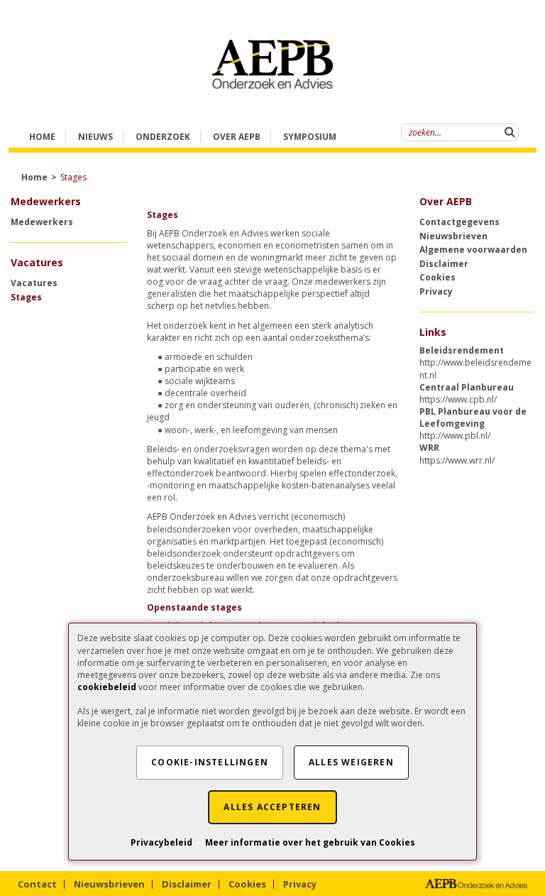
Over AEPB (445, 201)
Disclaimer (443, 264)
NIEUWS (95, 137)
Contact (37, 884)
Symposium (309, 137)
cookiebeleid (106, 687)
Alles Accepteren (272, 807)
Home (42, 137)
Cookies (437, 277)
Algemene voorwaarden (473, 250)
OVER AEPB (236, 137)
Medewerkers (42, 222)
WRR (429, 448)
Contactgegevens (459, 222)
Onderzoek (163, 137)
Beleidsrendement (461, 350)
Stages (26, 297)
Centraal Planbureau (466, 387)
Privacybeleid (161, 842)
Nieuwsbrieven (453, 236)
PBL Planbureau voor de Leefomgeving (473, 417)
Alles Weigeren (351, 762)
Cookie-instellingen (209, 762)
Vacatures (34, 283)
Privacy (436, 291)
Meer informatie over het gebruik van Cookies (310, 842)
